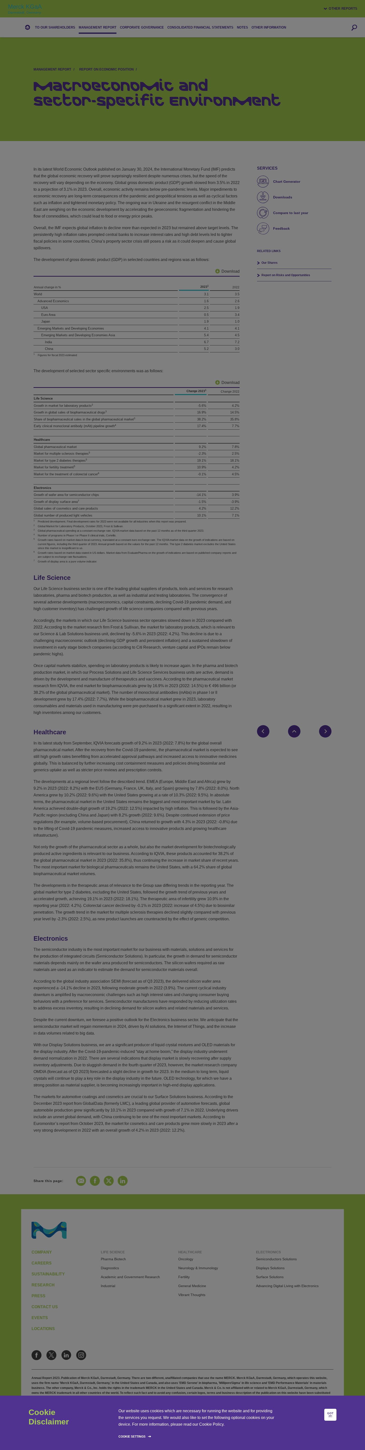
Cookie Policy (211, 1424)
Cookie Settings (132, 1436)
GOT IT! (330, 1415)
